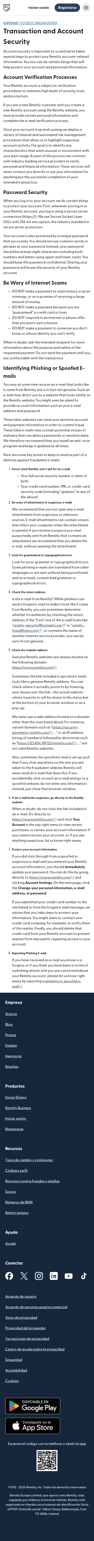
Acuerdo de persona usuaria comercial (36, 1307)
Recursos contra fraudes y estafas (32, 1181)
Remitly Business (18, 1108)
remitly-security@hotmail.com (39, 625)
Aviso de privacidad (21, 1317)
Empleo (11, 1045)
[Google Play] (32, 1406)
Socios (10, 1192)
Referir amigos (16, 1213)
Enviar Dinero (15, 1097)
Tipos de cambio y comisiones (29, 1160)
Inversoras (13, 1056)
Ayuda (10, 1243)
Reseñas (11, 1067)
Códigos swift (16, 1170)
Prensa (10, 1035)
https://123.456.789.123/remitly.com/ (47, 743)
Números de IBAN (19, 1202)
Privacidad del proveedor (25, 1328)
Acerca (11, 1014)
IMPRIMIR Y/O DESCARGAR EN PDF (30, 23)
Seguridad (13, 1360)
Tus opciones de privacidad (27, 1339)
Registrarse (67, 7)
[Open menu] (86, 7)
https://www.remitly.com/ (34, 667)
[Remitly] (6, 8)
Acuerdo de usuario (21, 1296)
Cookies (12, 1381)
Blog (8, 1024)
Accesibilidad (16, 1370)
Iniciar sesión (38, 7)
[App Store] (32, 1426)
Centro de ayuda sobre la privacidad (34, 1349)
